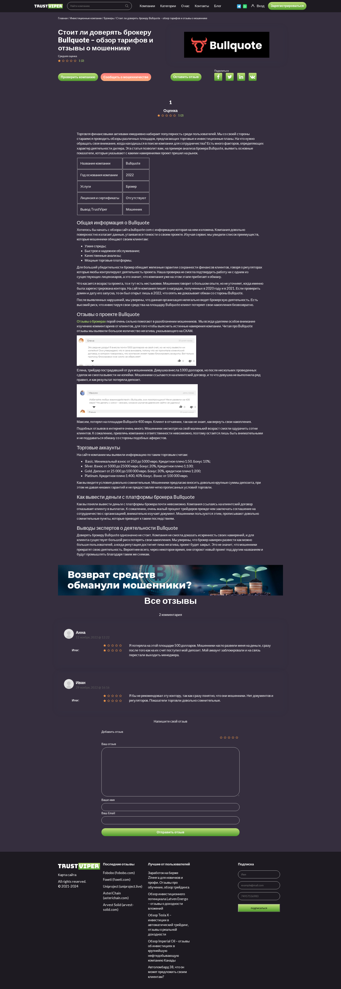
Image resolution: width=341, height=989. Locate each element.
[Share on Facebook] (219, 77)
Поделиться (221, 70)
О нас (185, 6)
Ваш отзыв (108, 744)
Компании (147, 6)
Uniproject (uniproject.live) (122, 886)
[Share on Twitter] (231, 77)
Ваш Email (108, 813)
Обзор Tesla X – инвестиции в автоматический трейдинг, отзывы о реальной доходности (168, 924)
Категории (168, 6)
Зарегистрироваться (287, 6)
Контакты (202, 6)
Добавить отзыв (112, 731)
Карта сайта (67, 875)
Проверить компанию (78, 77)
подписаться (259, 908)
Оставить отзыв (186, 77)
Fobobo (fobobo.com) (119, 873)
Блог (217, 6)
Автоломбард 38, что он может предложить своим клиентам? (167, 972)
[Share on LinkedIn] (242, 77)
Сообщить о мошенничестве (125, 77)
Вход (260, 6)
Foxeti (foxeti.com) (116, 879)
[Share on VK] (254, 77)
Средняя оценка (67, 56)
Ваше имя (108, 800)
